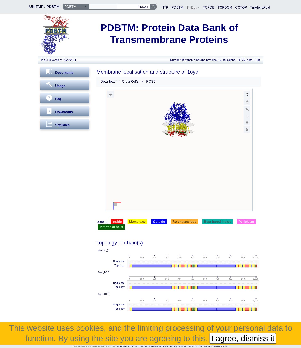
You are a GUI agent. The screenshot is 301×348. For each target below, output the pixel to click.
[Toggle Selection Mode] (247, 129)
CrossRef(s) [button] (131, 81)
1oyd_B (102, 272)
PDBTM (52, 7)
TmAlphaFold (260, 7)
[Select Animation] (110, 94)
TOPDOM (225, 7)
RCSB (151, 81)
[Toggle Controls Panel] (247, 109)
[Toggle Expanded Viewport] (247, 115)
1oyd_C (102, 294)
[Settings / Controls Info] (247, 122)
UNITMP (36, 7)
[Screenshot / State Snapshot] (247, 101)
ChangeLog (120, 346)
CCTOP (241, 7)
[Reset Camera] (247, 94)
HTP (165, 7)
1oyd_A (102, 250)
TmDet (192, 7)
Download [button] (108, 81)
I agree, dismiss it (242, 338)
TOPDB (208, 7)
